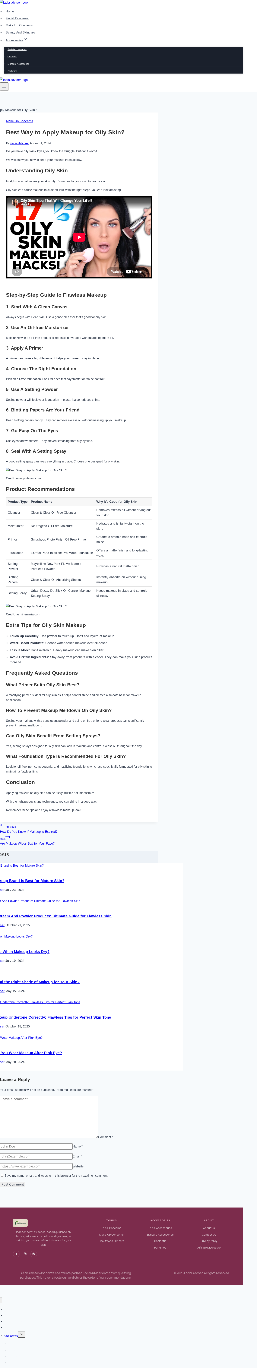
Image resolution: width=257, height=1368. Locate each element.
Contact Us (209, 1234)
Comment (105, 1137)
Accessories (11, 1335)
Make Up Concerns (19, 25)
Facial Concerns (17, 18)
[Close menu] (1, 1300)
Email (77, 1156)
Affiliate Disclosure (209, 1247)
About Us (209, 1228)
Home (10, 11)
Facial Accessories (17, 49)
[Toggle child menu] (21, 1334)
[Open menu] (4, 86)
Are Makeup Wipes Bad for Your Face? (27, 841)
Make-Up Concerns (111, 1234)
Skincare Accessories (18, 64)
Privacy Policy (209, 1241)
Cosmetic (12, 56)
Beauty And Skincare (20, 32)
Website (78, 1166)
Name (78, 1146)
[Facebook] (16, 1254)
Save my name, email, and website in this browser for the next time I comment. (56, 1175)
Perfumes (12, 71)
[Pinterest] (33, 1254)
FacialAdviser (19, 143)
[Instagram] (25, 1254)
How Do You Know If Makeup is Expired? (28, 829)
